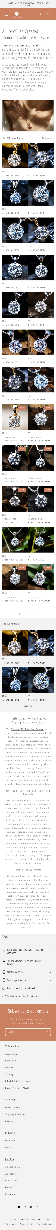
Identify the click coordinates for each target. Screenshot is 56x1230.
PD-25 (4, 515)
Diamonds (10, 1141)
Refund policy (43, 1219)
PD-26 (30, 474)
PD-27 (30, 433)
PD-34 (30, 246)
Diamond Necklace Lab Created (27, 729)
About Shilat (11, 1054)
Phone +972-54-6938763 (17, 1088)
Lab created (11, 1180)
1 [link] (19, 614)
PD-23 (30, 593)
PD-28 (4, 433)
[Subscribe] (47, 1032)
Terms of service (27, 1224)
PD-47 (30, 515)
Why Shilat (10, 1061)
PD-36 (4, 209)
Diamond (9, 1187)
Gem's (8, 1147)
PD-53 (30, 171)
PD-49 (4, 396)
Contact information (45, 1224)
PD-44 (4, 593)
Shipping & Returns (15, 1114)
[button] (6, 14)
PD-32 (30, 283)
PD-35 (30, 209)
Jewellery (9, 1159)
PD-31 (4, 321)
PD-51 (30, 321)
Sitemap (9, 1074)
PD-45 (30, 556)
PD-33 (4, 283)
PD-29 (30, 396)
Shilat (16, 1219)
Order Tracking (12, 1107)
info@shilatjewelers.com (18, 1081)
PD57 (4, 246)
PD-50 (4, 358)
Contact (9, 1067)
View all (28, 706)
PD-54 (4, 171)
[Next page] (36, 614)
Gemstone (10, 1194)
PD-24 (4, 556)
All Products (11, 1174)
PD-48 (4, 474)
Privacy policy (11, 1224)
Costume (9, 1121)
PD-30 (30, 358)
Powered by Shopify (27, 1219)
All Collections (12, 1167)
